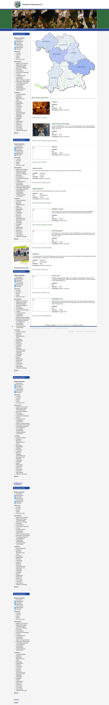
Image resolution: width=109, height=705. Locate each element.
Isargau (18, 74)
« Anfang (47, 325)
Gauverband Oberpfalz (22, 72)
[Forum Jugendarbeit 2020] (21, 264)
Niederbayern (20, 41)
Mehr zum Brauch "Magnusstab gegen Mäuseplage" (44, 140)
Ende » (81, 325)
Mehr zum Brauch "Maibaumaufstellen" (42, 202)
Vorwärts (75, 325)
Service (33, 29)
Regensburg (19, 121)
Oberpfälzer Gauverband (23, 81)
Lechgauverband (20, 75)
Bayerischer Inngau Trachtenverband (21, 65)
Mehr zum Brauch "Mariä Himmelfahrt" (42, 247)
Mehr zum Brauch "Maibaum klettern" (41, 182)
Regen (18, 119)
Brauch (16, 133)
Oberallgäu (19, 116)
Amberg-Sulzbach (21, 94)
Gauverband (17, 61)
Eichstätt (18, 104)
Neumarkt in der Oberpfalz (20, 114)
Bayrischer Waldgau (21, 68)
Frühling (18, 53)
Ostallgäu (18, 118)
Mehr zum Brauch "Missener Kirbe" (41, 292)
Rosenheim (19, 122)
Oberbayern (19, 39)
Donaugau (19, 69)
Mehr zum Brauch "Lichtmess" (39, 117)
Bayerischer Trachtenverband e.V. (44, 328)
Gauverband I (20, 71)
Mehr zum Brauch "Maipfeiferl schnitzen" (42, 224)
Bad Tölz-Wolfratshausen (20, 98)
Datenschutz (79, 331)
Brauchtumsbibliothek (18, 29)
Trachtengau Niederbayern (20, 86)
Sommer (18, 54)
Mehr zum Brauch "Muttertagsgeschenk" (42, 315)
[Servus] (16, 699)
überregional (19, 129)
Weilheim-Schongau (21, 130)
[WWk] (16, 702)
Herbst (18, 56)
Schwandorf (19, 126)
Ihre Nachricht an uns (90, 331)
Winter (18, 57)
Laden (27, 29)
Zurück (53, 325)
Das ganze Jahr (20, 59)
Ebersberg (19, 101)
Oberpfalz (18, 49)
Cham (17, 100)
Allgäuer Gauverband (22, 63)
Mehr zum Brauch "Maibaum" (39, 162)
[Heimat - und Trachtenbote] (21, 484)
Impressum (71, 331)
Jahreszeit (17, 51)
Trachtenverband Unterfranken (20, 89)
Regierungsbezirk (19, 38)
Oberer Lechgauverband (22, 80)
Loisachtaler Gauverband (19, 77)
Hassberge (19, 106)
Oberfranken (19, 44)
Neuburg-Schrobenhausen (20, 111)
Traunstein (19, 127)
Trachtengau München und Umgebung (22, 83)
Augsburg (18, 95)
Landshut (18, 108)
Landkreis (17, 92)
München (18, 109)
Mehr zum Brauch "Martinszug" (40, 269)
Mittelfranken (19, 47)
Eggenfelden (19, 103)
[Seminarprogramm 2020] (21, 267)
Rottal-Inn (18, 124)
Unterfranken (19, 46)
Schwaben (19, 43)
